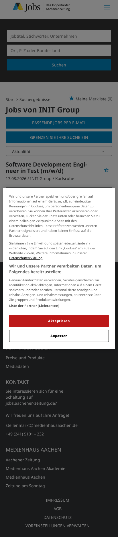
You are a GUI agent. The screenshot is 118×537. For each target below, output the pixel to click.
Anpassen (59, 336)
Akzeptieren (59, 321)
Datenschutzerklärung (25, 258)
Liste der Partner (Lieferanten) (34, 305)
